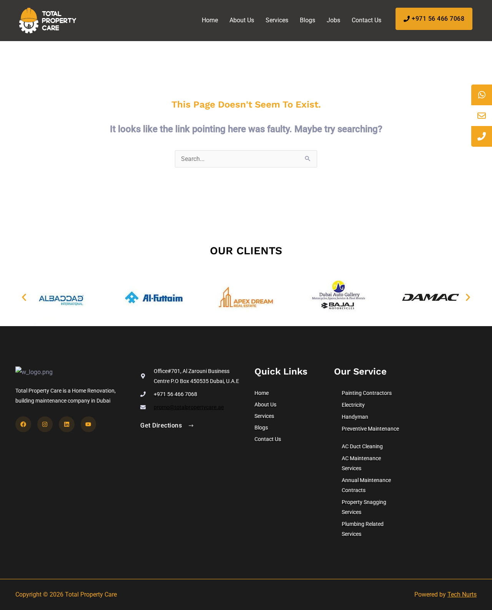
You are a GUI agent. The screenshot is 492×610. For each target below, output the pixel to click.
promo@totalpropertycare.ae (189, 407)
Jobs (333, 20)
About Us (241, 20)
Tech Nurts (462, 594)
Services (277, 20)
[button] (24, 297)
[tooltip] (481, 95)
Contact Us (366, 20)
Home (210, 20)
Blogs (307, 20)
